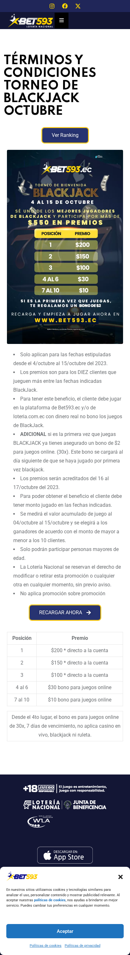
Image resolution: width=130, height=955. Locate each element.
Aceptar (65, 931)
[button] (120, 876)
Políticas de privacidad (82, 946)
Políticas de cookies (46, 946)
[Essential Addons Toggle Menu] (61, 20)
